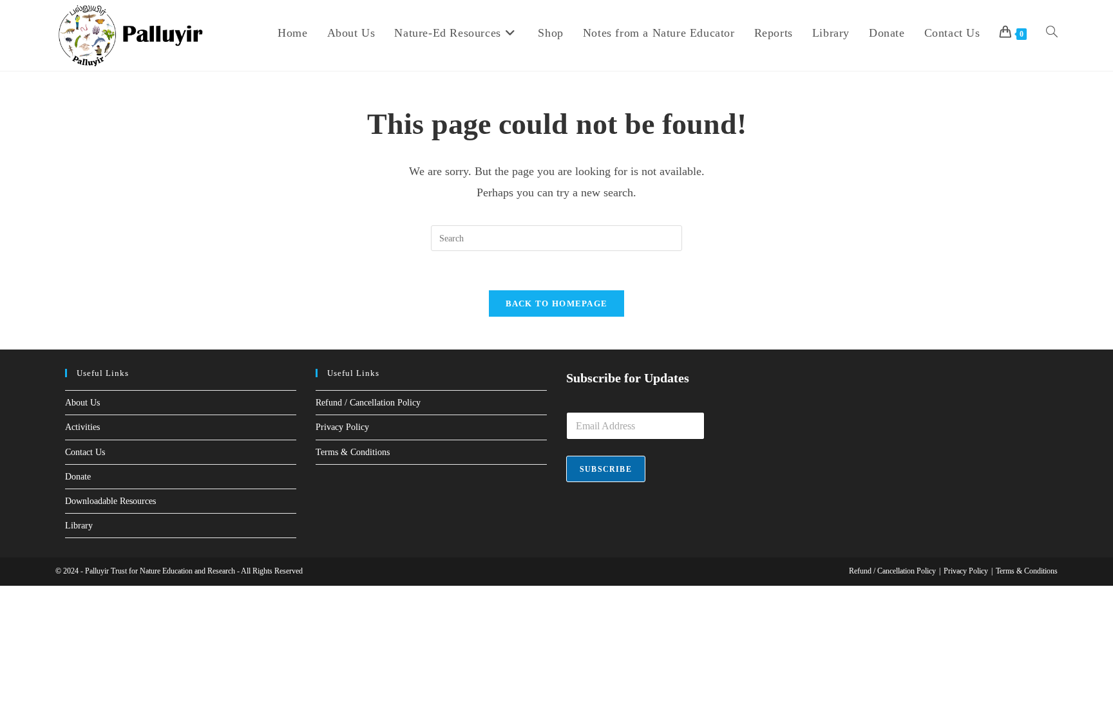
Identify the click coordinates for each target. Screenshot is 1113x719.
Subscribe (606, 469)
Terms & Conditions (353, 452)
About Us (82, 402)
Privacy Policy (342, 427)
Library (79, 525)
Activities (82, 427)
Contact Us (85, 452)
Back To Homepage (557, 303)
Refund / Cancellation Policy (368, 402)
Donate (78, 476)
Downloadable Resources (110, 501)
